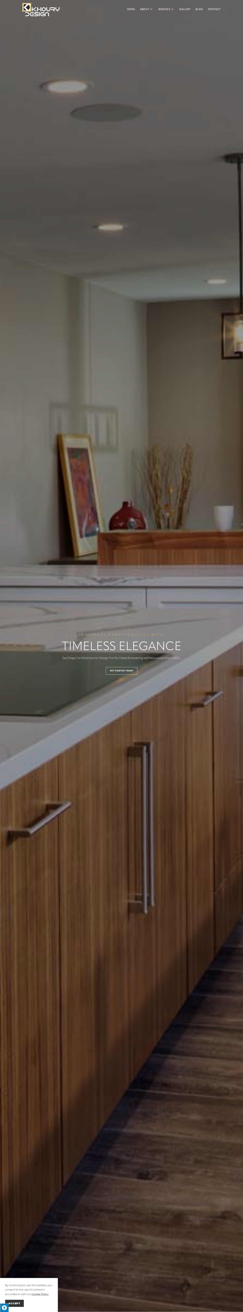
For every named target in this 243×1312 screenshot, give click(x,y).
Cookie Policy (40, 1294)
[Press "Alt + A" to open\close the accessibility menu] (4, 1307)
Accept (14, 1303)
